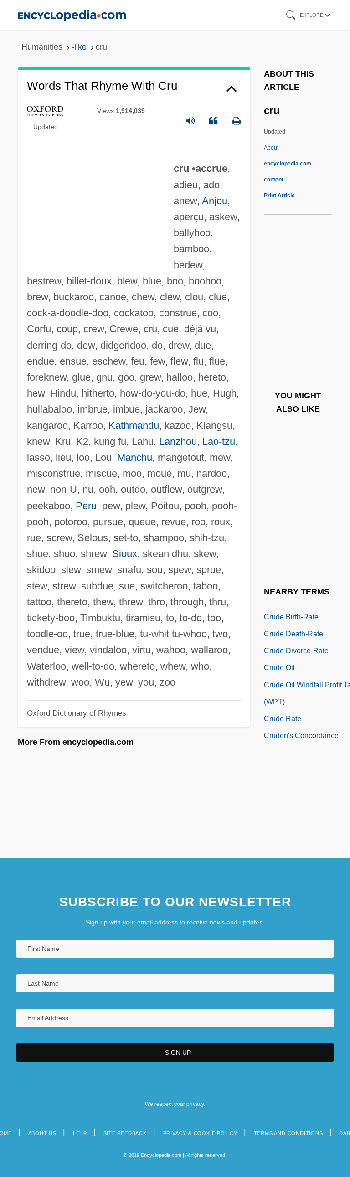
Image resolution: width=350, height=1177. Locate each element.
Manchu (134, 457)
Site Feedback (125, 1133)
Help (80, 1133)
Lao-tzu (218, 441)
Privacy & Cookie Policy (200, 1133)
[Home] (72, 15)
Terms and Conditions (288, 1133)
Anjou (214, 200)
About (287, 164)
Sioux (124, 553)
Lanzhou (178, 441)
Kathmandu (133, 425)
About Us (42, 1133)
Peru (86, 505)
